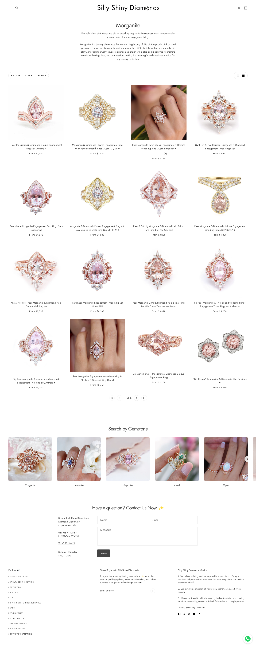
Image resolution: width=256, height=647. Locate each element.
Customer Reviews (18, 577)
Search (12, 608)
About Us (13, 592)
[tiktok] (198, 614)
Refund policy (16, 613)
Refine (42, 75)
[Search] (17, 8)
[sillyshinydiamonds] (128, 8)
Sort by (29, 75)
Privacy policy (16, 618)
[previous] (8, 440)
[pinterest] (189, 614)
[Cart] (246, 8)
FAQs (10, 598)
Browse (15, 75)
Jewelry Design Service (21, 582)
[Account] (239, 8)
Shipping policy (16, 629)
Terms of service (17, 624)
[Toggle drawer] (10, 8)
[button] (237, 75)
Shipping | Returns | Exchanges (24, 603)
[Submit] (152, 590)
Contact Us (14, 587)
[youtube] (193, 614)
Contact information (20, 634)
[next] (247, 459)
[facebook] (179, 614)
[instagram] (184, 614)
